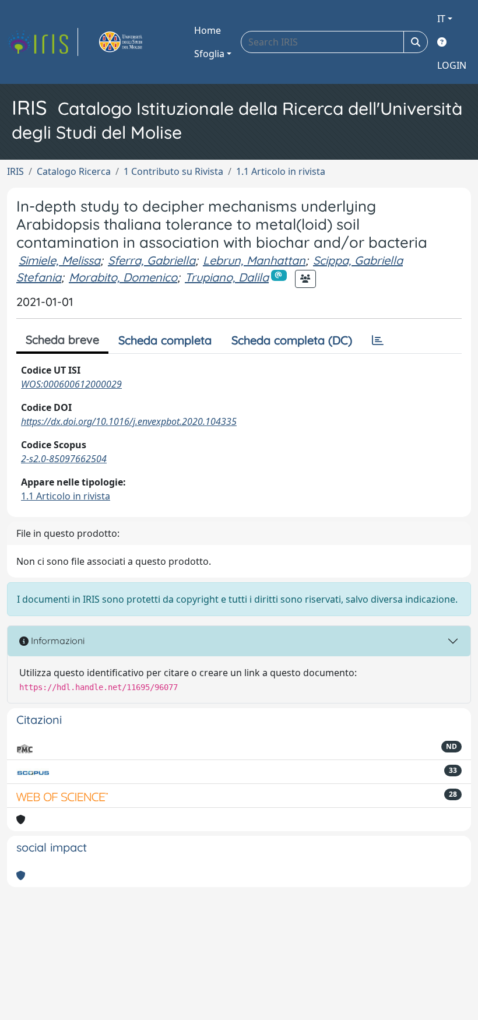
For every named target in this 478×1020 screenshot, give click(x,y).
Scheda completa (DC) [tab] (291, 340)
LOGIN (451, 65)
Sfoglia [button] (209, 53)
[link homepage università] (134, 42)
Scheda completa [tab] (165, 340)
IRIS (15, 171)
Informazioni (57, 640)
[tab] (377, 340)
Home (207, 30)
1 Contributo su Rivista (173, 171)
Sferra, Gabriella (151, 260)
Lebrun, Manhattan (254, 260)
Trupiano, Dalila (227, 277)
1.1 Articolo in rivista (280, 171)
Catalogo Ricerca (74, 171)
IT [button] (441, 18)
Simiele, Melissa (59, 260)
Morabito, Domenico (123, 277)
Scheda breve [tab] (62, 339)
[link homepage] (42, 42)
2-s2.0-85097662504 (64, 458)
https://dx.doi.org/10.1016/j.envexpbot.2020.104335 (129, 421)
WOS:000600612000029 (71, 384)
